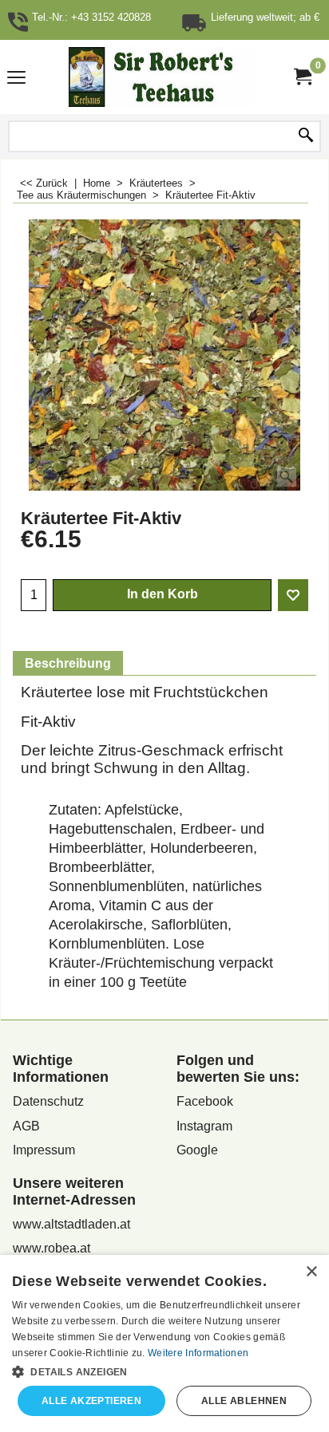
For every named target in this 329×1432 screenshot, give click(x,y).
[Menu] (16, 78)
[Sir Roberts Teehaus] (161, 77)
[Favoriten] (293, 595)
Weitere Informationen (198, 1353)
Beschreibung (68, 663)
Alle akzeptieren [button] (91, 1400)
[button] (164, 1370)
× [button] (311, 1272)
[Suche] (306, 136)
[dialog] (164, 1343)
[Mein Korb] (302, 77)
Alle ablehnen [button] (244, 1400)
